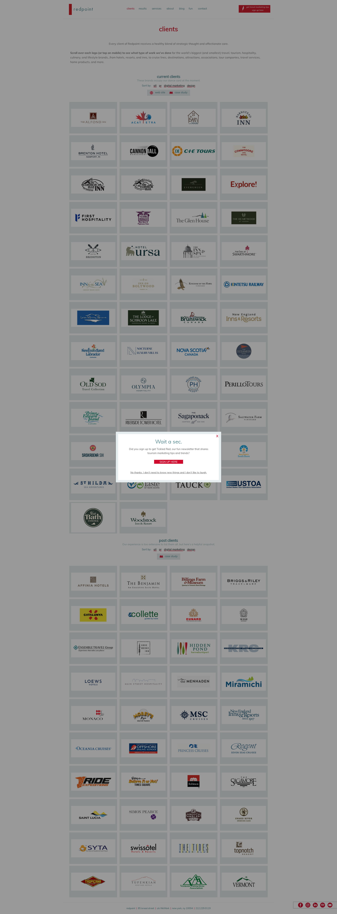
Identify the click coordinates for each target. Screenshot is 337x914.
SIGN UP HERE (169, 462)
